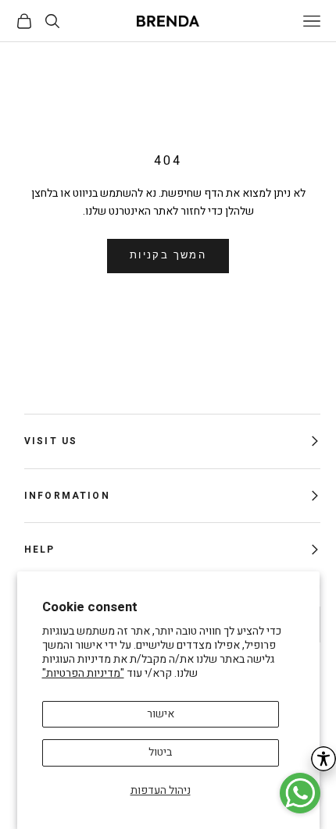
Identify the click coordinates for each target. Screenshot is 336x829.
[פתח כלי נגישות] (323, 758)
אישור (160, 714)
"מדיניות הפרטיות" (83, 673)
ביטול (160, 752)
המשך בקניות (168, 255)
